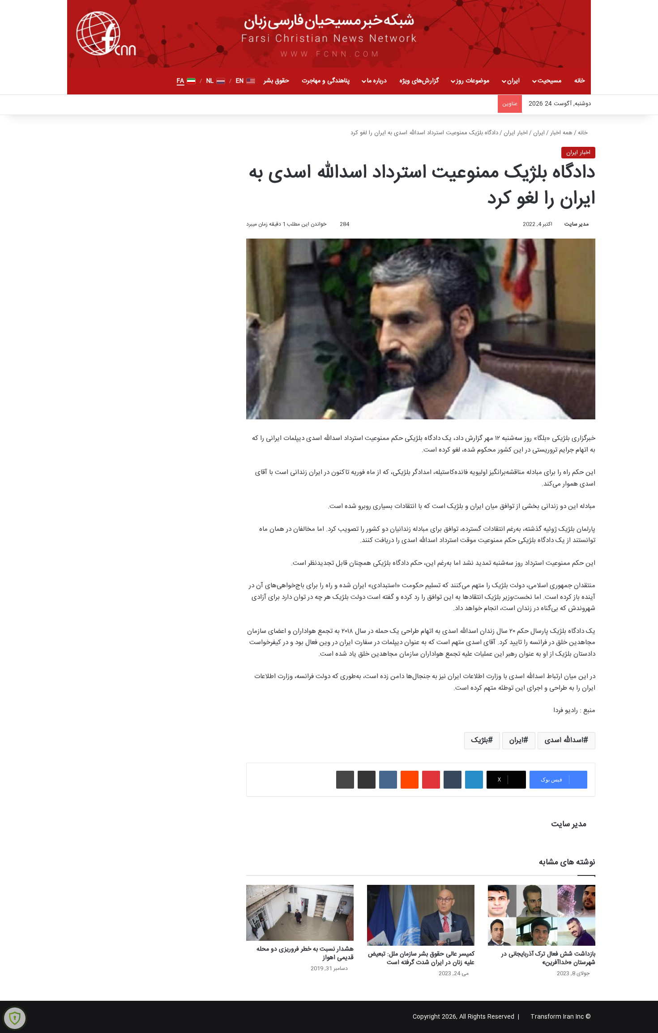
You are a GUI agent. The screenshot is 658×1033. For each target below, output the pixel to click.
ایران (513, 81)
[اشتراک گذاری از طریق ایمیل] (367, 780)
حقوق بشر (276, 81)
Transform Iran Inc (557, 1017)
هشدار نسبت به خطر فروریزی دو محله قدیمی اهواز (305, 953)
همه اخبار (561, 133)
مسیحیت (549, 81)
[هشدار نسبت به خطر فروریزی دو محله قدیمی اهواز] (300, 912)
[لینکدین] (474, 780)
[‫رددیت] (410, 780)
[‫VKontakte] (388, 780)
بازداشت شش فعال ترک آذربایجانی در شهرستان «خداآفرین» (548, 958)
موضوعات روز (472, 81)
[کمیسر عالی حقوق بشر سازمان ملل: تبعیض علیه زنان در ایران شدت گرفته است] (420, 915)
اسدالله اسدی (564, 740)
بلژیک (479, 740)
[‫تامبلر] (452, 780)
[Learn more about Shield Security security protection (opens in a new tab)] (15, 1018)
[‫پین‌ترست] (431, 780)
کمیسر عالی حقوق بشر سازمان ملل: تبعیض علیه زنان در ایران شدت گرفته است (421, 958)
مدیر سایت (576, 224)
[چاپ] (345, 780)
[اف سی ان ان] (329, 34)
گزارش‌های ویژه (419, 81)
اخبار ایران (516, 133)
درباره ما (377, 81)
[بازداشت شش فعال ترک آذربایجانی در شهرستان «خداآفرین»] (541, 915)
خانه (579, 81)
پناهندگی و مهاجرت (326, 81)
